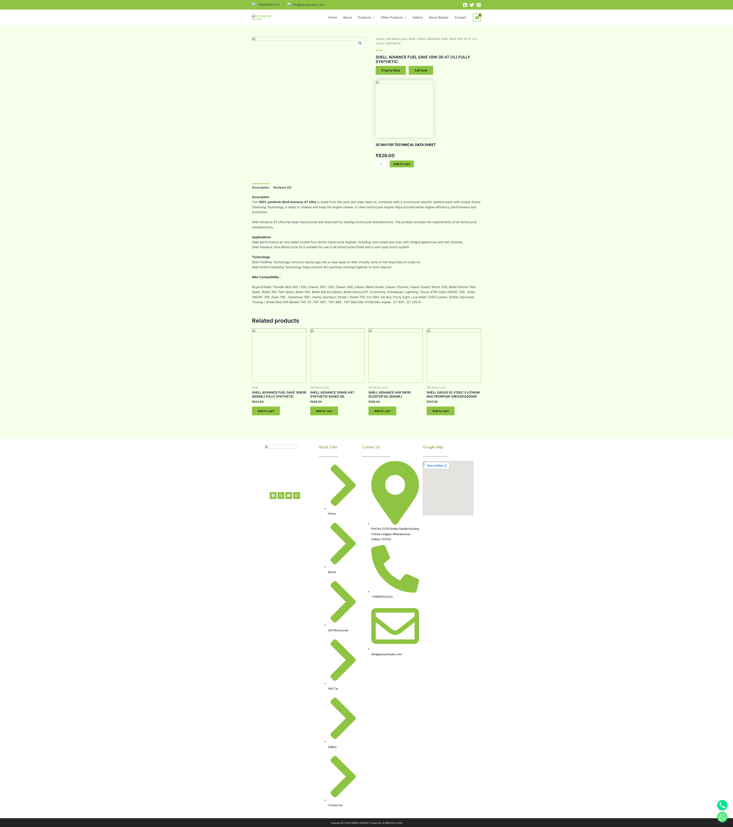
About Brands (438, 17)
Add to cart (402, 164)
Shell (412, 39)
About (347, 17)
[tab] (260, 187)
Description (260, 187)
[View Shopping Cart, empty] (477, 17)
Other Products (392, 17)
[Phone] (722, 805)
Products (364, 17)
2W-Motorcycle (396, 39)
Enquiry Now (390, 70)
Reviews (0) (282, 187)
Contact (460, 17)
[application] (373, 17)
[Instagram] (478, 5)
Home (332, 17)
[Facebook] (465, 5)
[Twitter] (472, 5)
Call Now (420, 70)
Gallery (418, 17)
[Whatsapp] (722, 817)
